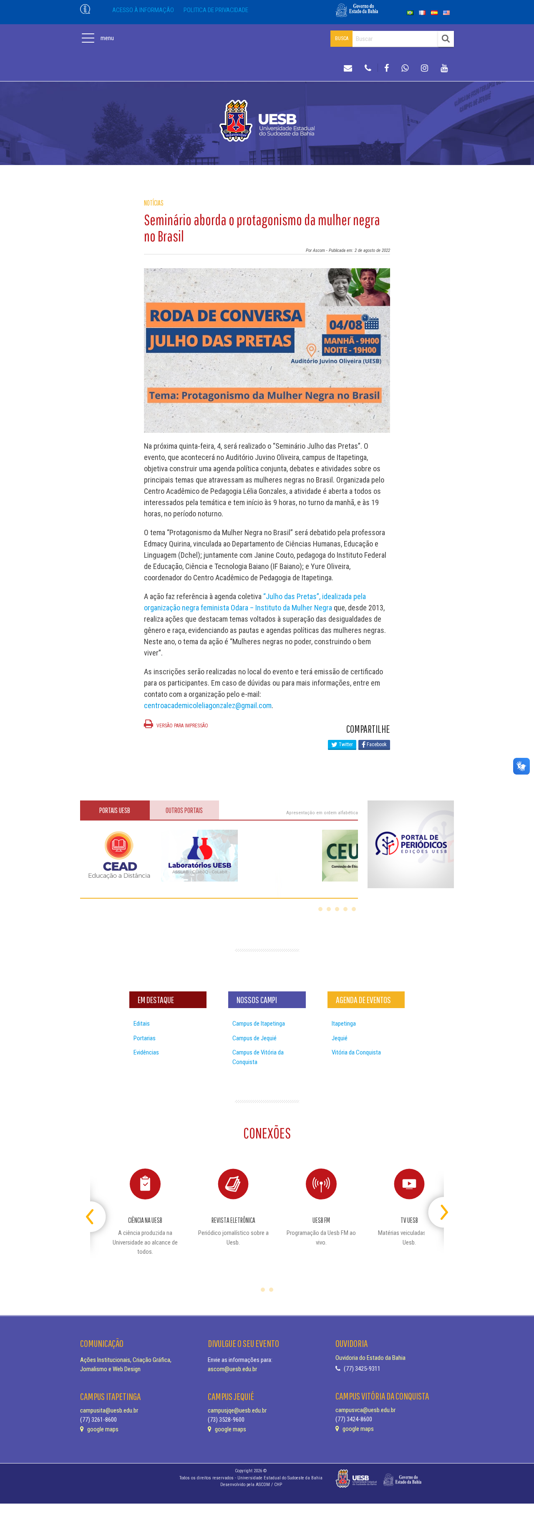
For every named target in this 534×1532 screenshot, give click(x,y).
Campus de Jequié (254, 1038)
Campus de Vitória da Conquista (258, 1057)
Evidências (146, 1052)
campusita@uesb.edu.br (109, 1410)
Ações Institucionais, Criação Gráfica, (125, 1360)
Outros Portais (184, 810)
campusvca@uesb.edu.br (365, 1410)
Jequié (340, 1038)
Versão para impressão (181, 726)
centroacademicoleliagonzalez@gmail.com (208, 705)
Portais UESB (114, 810)
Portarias (145, 1038)
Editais (142, 1023)
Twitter (345, 744)
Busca (341, 38)
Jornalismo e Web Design (110, 1369)
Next (436, 1209)
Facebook (376, 744)
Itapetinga (344, 1023)
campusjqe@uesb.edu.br (237, 1410)
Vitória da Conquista (356, 1052)
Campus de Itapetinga (258, 1023)
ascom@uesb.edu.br (232, 1369)
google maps (102, 1429)
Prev (97, 1209)
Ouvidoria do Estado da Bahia (370, 1358)
